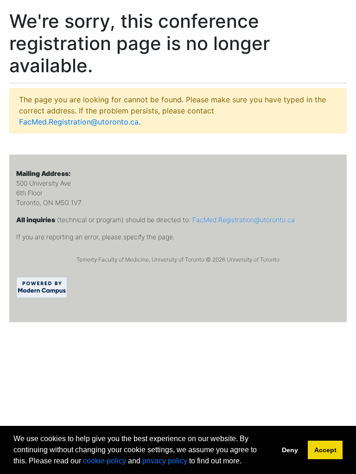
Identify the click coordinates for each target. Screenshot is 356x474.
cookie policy (104, 461)
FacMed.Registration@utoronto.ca (79, 121)
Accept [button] (325, 450)
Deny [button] (290, 450)
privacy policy (164, 461)
